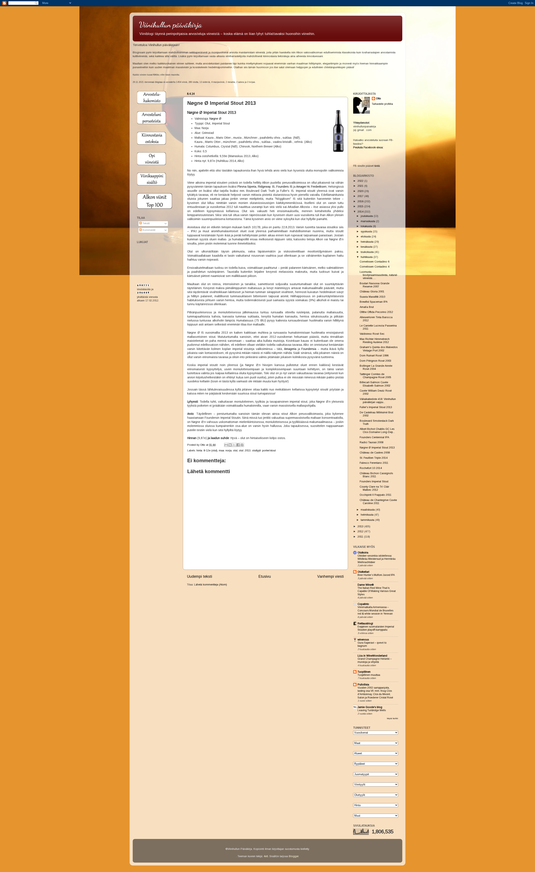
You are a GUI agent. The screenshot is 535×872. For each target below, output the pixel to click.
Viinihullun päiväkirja (170, 24)
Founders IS (284, 186)
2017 (361, 196)
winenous (363, 639)
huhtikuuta (367, 257)
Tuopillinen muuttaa (369, 675)
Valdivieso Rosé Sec (372, 333)
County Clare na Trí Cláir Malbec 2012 (374, 488)
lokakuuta (367, 226)
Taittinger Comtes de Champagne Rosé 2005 (375, 376)
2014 (361, 211)
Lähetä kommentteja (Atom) (210, 584)
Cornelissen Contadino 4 (374, 266)
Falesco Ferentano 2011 (374, 462)
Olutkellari (363, 571)
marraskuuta (368, 221)
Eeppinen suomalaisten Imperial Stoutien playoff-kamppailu (376, 628)
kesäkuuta (367, 246)
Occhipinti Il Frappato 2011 (375, 494)
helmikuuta (367, 514)
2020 (361, 191)
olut (235, 450)
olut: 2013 (245, 450)
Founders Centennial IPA (374, 437)
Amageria (290, 349)
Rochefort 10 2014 (371, 468)
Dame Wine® (366, 584)
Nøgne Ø (215, 118)
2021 (361, 185)
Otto (203, 444)
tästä (377, 165)
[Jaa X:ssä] (234, 445)
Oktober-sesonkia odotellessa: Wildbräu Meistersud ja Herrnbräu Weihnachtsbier (377, 559)
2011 (361, 536)
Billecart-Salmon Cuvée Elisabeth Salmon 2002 (375, 384)
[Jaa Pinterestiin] (242, 445)
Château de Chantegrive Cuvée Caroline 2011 (378, 502)
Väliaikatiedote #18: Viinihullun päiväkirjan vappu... (378, 401)
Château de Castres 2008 (375, 452)
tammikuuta (368, 520)
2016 (361, 201)
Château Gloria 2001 (372, 291)
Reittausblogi (365, 623)
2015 (361, 206)
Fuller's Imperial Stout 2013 (376, 407)
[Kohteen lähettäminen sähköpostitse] (226, 445)
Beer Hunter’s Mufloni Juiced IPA (376, 575)
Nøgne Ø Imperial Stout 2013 (377, 447)
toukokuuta (367, 252)
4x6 (266, 856)
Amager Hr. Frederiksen (311, 186)
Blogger (293, 856)
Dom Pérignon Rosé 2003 (375, 360)
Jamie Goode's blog (370, 707)
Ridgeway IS (266, 186)
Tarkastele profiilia (382, 103)
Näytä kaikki (392, 718)
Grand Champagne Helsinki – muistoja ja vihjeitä (375, 660)
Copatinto (363, 604)
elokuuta (366, 236)
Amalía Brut (367, 307)
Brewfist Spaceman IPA (373, 301)
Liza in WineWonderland (372, 655)
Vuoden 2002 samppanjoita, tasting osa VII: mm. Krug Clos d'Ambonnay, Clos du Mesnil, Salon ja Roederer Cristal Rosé (375, 692)
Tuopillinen (364, 671)
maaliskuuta (368, 509)
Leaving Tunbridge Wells (372, 710)
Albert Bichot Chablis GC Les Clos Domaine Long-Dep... (377, 431)
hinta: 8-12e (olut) (206, 450)
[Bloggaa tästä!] (230, 445)
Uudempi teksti (199, 576)
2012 (361, 531)
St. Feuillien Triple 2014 (373, 457)
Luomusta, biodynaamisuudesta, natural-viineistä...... (379, 275)
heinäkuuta (367, 241)
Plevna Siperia (246, 186)
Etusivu (265, 576)
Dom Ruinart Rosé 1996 (374, 355)
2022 (361, 180)
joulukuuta (367, 216)
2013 (361, 526)
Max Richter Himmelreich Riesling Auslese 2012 (375, 341)
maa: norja (225, 450)
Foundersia (308, 349)
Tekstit (146, 223)
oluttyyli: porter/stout (264, 450)
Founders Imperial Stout (374, 481)
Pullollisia (363, 684)
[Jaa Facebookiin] (238, 445)
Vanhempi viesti (330, 576)
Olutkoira (363, 552)
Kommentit (148, 230)
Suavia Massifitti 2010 (372, 296)
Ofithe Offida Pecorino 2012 (376, 312)
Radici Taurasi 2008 (371, 442)
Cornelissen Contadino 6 (374, 261)
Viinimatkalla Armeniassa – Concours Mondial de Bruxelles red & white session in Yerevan (375, 610)
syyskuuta (367, 231)
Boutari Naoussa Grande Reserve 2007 (374, 285)
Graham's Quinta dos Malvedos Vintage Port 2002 (378, 349)
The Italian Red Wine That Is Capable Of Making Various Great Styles (377, 591)
